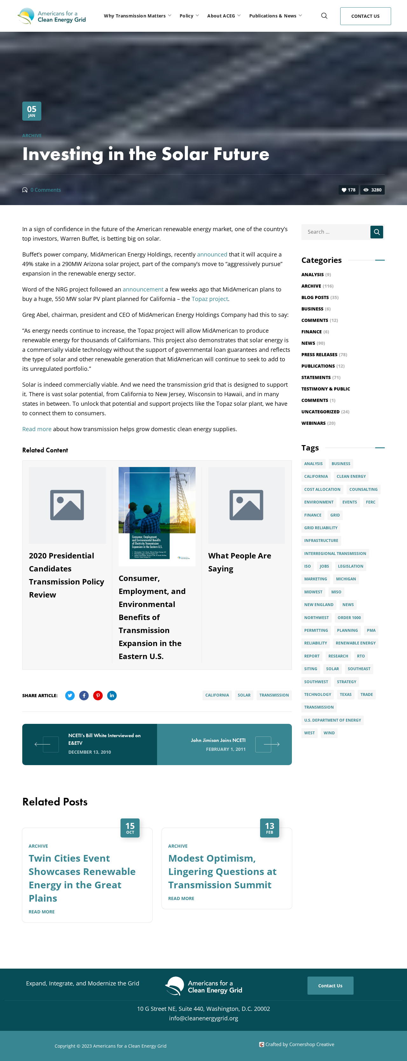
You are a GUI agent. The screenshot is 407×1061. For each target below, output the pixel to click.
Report (312, 656)
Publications (323, 366)
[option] (87, 875)
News (313, 343)
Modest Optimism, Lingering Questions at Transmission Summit (222, 871)
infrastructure (321, 540)
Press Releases (324, 354)
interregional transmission (335, 553)
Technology (317, 694)
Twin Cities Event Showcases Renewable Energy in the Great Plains (82, 877)
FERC (371, 502)
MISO (336, 592)
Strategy (346, 681)
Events (349, 502)
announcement (143, 289)
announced (212, 254)
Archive (32, 135)
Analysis (316, 274)
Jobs (324, 566)
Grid (335, 515)
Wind (329, 733)
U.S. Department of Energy (332, 720)
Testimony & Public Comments (325, 394)
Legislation (350, 566)
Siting (310, 668)
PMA (371, 630)
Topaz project (210, 299)
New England (319, 604)
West (309, 733)
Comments (319, 320)
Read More (42, 912)
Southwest (316, 681)
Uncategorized (325, 412)
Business (316, 309)
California (217, 695)
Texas (346, 694)
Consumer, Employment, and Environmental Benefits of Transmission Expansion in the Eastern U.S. (152, 617)
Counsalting (363, 489)
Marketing (315, 579)
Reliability (315, 643)
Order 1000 (349, 617)
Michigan (346, 579)
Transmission (274, 695)
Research (338, 656)
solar (244, 695)
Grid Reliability (320, 527)
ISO (307, 566)
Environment (319, 502)
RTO (361, 656)
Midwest (313, 592)
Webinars (318, 423)
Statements (321, 377)
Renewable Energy (356, 643)
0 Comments (46, 189)
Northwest (316, 617)
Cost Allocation (322, 489)
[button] (324, 16)
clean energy (351, 476)
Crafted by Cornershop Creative (299, 1044)
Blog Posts (320, 297)
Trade (367, 694)
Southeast (359, 668)
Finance (315, 332)
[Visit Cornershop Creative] (261, 1044)
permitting (316, 630)
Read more (37, 429)
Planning (347, 630)
